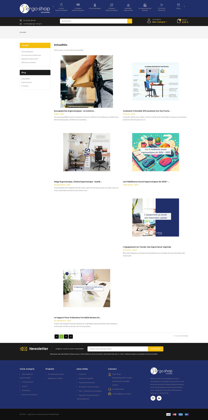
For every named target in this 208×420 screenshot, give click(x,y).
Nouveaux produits (56, 374)
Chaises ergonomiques (112, 9)
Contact (112, 369)
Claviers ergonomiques (78, 9)
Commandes (27, 382)
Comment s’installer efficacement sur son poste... (147, 111)
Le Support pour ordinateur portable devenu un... (77, 317)
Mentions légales (86, 378)
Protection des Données (89, 387)
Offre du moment (161, 9)
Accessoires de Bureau (145, 9)
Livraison (82, 374)
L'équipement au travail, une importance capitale (147, 247)
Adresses (26, 390)
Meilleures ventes (55, 378)
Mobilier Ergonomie (128, 9)
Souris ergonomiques (61, 9)
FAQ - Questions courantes (90, 391)
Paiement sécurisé (87, 382)
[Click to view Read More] (87, 80)
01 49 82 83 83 (29, 20)
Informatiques (95, 8)
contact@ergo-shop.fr (32, 24)
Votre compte (27, 369)
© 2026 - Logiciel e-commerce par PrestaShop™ (39, 414)
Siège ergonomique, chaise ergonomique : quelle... (78, 181)
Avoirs (24, 386)
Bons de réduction (30, 394)
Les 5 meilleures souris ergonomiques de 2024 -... (146, 181)
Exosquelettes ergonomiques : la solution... (74, 111)
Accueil (25, 45)
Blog (178, 8)
